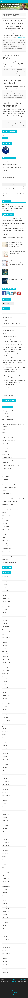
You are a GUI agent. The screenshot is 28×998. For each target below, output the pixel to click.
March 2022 (5, 717)
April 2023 (4, 684)
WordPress (23, 986)
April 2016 (4, 742)
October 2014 (5, 792)
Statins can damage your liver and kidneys (13, 21)
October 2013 (5, 820)
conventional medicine (7, 440)
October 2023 (5, 667)
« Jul (3, 197)
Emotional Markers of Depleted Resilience (12, 237)
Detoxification (5, 446)
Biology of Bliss (6, 161)
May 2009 (4, 964)
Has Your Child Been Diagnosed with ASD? (12, 344)
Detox (3, 443)
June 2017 (4, 726)
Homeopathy (10, 46)
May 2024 (4, 648)
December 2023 (6, 662)
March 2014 (5, 809)
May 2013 (4, 834)
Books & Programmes (7, 320)
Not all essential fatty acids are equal (13, 104)
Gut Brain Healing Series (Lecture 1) (11, 339)
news (3, 512)
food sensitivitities (8, 121)
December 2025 (6, 598)
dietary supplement (7, 454)
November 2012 (6, 850)
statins (4, 50)
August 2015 (5, 764)
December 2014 (6, 787)
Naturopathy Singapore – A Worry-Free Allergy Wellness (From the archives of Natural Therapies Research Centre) (13, 369)
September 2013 (6, 823)
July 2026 (4, 579)
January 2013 (5, 845)
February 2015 (5, 781)
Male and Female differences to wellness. (14, 40)
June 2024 (4, 645)
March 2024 (5, 654)
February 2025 (5, 626)
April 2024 (4, 651)
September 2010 (6, 920)
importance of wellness (8, 484)
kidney (15, 46)
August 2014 (5, 798)
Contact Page (5, 328)
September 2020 (6, 720)
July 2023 (4, 676)
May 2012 (4, 864)
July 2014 (4, 800)
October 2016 (5, 731)
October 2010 (5, 917)
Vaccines (4, 559)
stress (3, 537)
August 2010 (5, 922)
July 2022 (4, 709)
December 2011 (6, 878)
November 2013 (6, 817)
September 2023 (6, 670)
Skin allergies (5, 529)
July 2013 (4, 828)
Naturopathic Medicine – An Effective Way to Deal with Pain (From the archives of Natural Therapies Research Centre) (13, 356)
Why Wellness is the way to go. (9, 562)
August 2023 (5, 673)
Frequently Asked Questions (9, 336)
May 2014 (4, 803)
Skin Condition (5, 532)
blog (3, 432)
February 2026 (5, 593)
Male (5, 69)
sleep (3, 534)
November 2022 (6, 698)
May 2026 (4, 584)
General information (7, 471)
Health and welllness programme (10, 482)
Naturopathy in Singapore (8, 509)
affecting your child (7, 411)
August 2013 (5, 825)
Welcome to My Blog (7, 395)
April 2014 (4, 806)
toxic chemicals (6, 551)
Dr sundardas (16, 44)
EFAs (23, 123)
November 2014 (6, 789)
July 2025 (4, 612)
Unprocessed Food (7, 557)
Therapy (4, 546)
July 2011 (4, 892)
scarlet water (5, 526)
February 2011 (5, 906)
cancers (4, 435)
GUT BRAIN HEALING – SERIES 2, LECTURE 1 (13, 341)
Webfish (8, 139)
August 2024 (5, 640)
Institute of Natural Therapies (9, 164)
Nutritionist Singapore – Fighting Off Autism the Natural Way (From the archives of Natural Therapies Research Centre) (13, 382)
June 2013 (4, 831)
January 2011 (5, 909)
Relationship (5, 523)
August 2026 (5, 576)
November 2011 (6, 881)
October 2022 (5, 701)
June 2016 (4, 737)
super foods (5, 540)
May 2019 (4, 723)
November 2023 (6, 665)
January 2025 (5, 629)
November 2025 (6, 601)
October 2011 (5, 884)
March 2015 (5, 778)
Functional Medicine (7, 73)
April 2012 (4, 867)
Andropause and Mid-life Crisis (13, 57)
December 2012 (6, 848)
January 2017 (5, 728)
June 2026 (4, 582)
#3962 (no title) (6, 312)
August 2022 (5, 706)
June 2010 (4, 928)
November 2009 (6, 947)
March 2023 (5, 687)
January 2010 (5, 942)
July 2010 (4, 925)
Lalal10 (4, 490)
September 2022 (6, 703)
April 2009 (4, 967)
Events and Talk (6, 333)
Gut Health (5, 476)
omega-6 (6, 127)
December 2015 (6, 753)
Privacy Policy (5, 387)
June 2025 (4, 615)
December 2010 (6, 911)
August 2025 (5, 609)
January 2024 (5, 659)
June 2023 (4, 679)
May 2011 (4, 897)
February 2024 (5, 656)
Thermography (6, 548)
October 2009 (5, 950)
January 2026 (5, 595)
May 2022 (4, 712)
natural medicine (6, 504)
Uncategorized (15, 123)
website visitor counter (7, 210)
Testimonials (5, 390)
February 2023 (5, 690)
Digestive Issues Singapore (8, 460)
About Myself (5, 315)
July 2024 (4, 642)
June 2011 (4, 895)
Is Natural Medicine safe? (8, 487)
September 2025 (6, 606)
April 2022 (4, 715)
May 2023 (4, 681)
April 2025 (4, 620)
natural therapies (11, 48)
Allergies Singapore (7, 419)
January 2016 (5, 751)
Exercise (4, 462)
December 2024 (6, 631)
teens (3, 543)
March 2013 (5, 839)
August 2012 (5, 856)
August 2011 (5, 889)
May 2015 (4, 773)
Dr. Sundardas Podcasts (8, 330)
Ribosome (22, 979)
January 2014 (5, 812)
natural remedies (6, 507)
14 (17, 190)
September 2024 (6, 637)
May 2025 (4, 618)
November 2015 (6, 756)
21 (17, 191)
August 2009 (5, 956)
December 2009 (6, 945)
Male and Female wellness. (8, 501)
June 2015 (4, 770)
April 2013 (4, 836)
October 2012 (5, 853)
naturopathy (19, 48)
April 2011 (4, 900)
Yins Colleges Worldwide (8, 177)
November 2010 (6, 914)
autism (4, 429)
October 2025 (5, 604)
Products (4, 170)
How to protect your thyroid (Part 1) (13, 81)
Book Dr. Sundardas (7, 317)
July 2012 (4, 859)
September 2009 (6, 953)
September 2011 (6, 886)
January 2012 (5, 875)
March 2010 (5, 936)
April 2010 (4, 934)
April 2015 (4, 776)
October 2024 (5, 634)
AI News (4, 413)
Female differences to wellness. (10, 465)
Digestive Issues (6, 457)
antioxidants (5, 422)
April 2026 (4, 587)
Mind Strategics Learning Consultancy (11, 167)
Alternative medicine (7, 44)
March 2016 (5, 745)
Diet (3, 451)
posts (3, 518)
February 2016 (5, 748)
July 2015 (4, 767)
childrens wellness (6, 437)
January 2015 (5, 784)
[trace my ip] (14, 403)
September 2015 (6, 762)
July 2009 (4, 958)
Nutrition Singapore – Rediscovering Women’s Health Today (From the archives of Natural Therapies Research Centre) (13, 376)
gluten (3, 473)
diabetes (4, 448)
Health (4, 479)
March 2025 (5, 623)
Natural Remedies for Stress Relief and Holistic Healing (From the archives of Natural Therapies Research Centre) (13, 349)
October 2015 (5, 759)
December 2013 (6, 814)
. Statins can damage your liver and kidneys (14, 42)
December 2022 (6, 695)
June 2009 (4, 961)
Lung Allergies (5, 493)
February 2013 (5, 842)
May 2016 (4, 740)
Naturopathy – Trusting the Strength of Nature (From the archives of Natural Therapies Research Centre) (13, 362)
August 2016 (5, 734)
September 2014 (6, 795)
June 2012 (4, 861)
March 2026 (5, 590)
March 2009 (5, 970)
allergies (4, 416)
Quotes (4, 521)
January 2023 (5, 692)
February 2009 (5, 972)
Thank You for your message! (9, 392)
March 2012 (5, 870)
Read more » (21, 37)
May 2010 (4, 931)
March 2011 (5, 903)
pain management (6, 515)
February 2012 (5, 873)
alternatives (19, 208)
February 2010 (5, 939)
